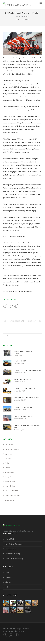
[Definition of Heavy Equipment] (6, 610)
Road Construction (11, 491)
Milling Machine (10, 481)
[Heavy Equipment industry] (13, 610)
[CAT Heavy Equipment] (6, 603)
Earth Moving (9, 500)
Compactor (8, 458)
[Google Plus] (16, 306)
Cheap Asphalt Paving (12, 554)
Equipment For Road (12, 449)
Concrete (8, 468)
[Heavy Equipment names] (28, 603)
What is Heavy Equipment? (22, 379)
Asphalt (7, 463)
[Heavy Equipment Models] (35, 603)
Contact (8, 577)
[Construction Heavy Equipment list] (20, 610)
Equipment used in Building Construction (23, 352)
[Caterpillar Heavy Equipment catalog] (28, 610)
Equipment (25, 20)
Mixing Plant (9, 477)
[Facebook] (5, 306)
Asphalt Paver (9, 472)
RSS (6, 587)
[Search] (39, 335)
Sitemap (8, 582)
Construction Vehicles (12, 495)
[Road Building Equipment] (18, 4)
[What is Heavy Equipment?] (13, 603)
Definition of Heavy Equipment (24, 416)
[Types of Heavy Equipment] (20, 603)
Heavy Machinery (10, 486)
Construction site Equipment (24, 407)
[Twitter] (11, 306)
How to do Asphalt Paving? (14, 559)
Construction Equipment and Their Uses (27, 370)
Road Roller (9, 445)
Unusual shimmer (11, 549)
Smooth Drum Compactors (14, 544)
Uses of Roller (10, 539)
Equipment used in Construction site (26, 398)
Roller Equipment (20, 361)
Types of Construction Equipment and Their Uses (27, 427)
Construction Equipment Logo (24, 389)
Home (18, 20)
